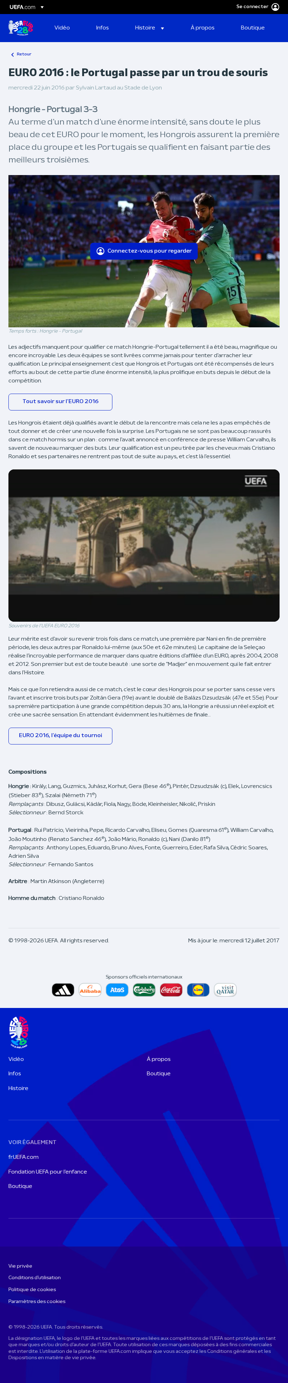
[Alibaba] (90, 990)
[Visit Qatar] (225, 990)
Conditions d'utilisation (34, 1278)
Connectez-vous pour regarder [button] (149, 251)
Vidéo (16, 1059)
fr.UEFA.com (23, 1157)
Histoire (18, 1088)
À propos (159, 1059)
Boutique (159, 1073)
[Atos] (117, 990)
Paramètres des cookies (36, 1302)
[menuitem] (66, 28)
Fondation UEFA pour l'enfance (47, 1172)
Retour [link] (24, 54)
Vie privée (20, 1266)
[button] (150, 28)
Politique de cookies (32, 1290)
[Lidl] (198, 990)
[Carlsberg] (144, 990)
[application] (144, 545)
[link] (62, 28)
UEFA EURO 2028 (20, 28)
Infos (14, 1073)
